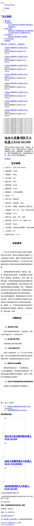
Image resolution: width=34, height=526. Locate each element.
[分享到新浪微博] (6, 402)
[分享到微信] (12, 402)
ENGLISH (11, 5)
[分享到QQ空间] (4, 402)
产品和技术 (8, 23)
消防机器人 (29, 25)
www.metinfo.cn (9, 524)
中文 (2, 3)
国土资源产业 (16, 32)
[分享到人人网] (10, 402)
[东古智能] (6, 16)
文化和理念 (8, 34)
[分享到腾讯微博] (8, 402)
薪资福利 (18, 36)
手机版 (7, 8)
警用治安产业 (22, 30)
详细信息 (8, 159)
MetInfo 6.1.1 (12, 522)
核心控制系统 (20, 25)
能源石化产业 (12, 30)
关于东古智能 (9, 38)
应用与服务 (8, 28)
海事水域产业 (25, 32)
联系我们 (8, 40)
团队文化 (11, 36)
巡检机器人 (12, 26)
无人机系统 (12, 25)
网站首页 (8, 21)
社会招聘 (24, 36)
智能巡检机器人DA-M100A (18, 410)
